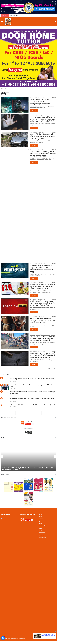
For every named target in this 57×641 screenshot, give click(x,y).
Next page (50, 368)
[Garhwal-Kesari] (8, 21)
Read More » (34, 110)
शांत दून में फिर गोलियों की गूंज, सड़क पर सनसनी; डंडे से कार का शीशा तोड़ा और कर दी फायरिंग (32, 405)
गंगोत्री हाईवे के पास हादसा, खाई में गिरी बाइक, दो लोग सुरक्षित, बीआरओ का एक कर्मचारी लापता (43, 154)
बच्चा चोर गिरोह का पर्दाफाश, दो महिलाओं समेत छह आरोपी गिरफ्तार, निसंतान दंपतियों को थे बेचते (41, 269)
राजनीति (40, 530)
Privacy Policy (42, 537)
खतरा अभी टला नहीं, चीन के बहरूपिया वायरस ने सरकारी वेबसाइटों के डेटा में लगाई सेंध (40, 102)
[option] (28, 456)
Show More (28, 413)
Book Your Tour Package (28, 428)
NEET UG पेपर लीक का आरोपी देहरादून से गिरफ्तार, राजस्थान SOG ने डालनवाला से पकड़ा (42, 321)
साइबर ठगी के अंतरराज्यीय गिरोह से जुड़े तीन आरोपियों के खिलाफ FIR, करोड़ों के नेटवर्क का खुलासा (42, 287)
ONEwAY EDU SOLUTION (20, 638)
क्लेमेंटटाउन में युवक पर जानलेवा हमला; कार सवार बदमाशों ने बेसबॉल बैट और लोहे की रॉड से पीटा (43, 303)
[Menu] (2, 22)
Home (3, 88)
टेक (39, 521)
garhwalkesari (34, 97)
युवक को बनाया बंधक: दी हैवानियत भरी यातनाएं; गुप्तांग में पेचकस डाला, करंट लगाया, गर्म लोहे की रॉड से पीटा (43, 119)
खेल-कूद (40, 528)
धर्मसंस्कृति (41, 518)
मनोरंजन (40, 523)
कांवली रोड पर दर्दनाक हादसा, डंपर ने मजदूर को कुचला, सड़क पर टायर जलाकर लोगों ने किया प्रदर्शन (42, 338)
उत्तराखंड (41, 514)
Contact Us (42, 535)
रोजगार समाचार (42, 532)
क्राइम (40, 516)
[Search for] (55, 22)
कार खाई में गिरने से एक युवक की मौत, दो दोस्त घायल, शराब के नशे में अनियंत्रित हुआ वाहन (42, 136)
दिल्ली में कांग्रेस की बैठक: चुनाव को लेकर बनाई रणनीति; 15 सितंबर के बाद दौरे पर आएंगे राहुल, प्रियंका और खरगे (30, 15)
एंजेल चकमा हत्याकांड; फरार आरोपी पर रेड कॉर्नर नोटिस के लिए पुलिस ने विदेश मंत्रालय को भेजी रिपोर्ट (42, 355)
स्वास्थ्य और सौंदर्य (42, 525)
